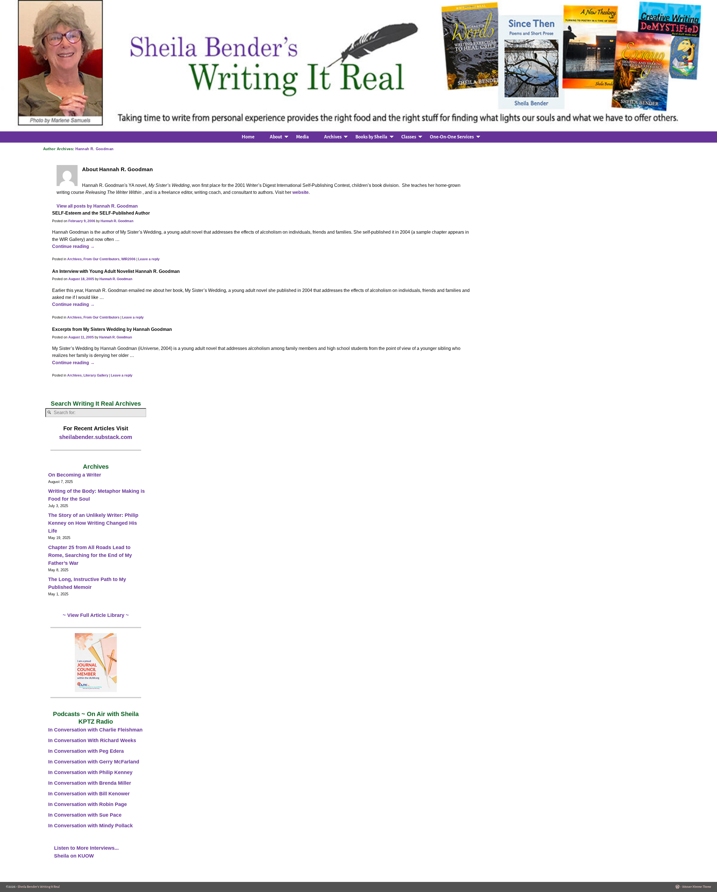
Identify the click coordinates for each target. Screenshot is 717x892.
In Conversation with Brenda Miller (89, 783)
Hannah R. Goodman (94, 149)
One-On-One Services (452, 137)
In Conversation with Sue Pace (85, 815)
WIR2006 (128, 259)
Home (248, 137)
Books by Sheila (371, 137)
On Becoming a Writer (74, 475)
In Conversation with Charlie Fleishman (95, 730)
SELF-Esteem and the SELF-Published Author (101, 212)
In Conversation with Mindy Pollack (90, 825)
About (276, 137)
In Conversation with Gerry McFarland (93, 762)
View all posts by (97, 205)
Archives (333, 137)
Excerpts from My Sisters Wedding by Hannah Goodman (112, 329)
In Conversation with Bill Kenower (89, 793)
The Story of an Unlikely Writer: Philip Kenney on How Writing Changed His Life (93, 523)
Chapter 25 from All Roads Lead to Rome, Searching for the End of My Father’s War (90, 555)
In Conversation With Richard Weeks (92, 740)
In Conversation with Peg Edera (86, 751)
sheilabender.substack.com (95, 437)
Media (302, 137)
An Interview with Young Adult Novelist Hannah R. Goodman (116, 271)
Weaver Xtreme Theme (696, 887)
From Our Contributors (101, 259)
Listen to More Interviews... (86, 848)
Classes (408, 137)
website (300, 192)
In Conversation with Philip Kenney (90, 772)
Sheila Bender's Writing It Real (39, 887)
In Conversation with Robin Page (87, 804)
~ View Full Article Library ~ (96, 615)
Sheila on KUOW (74, 856)
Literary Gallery (95, 375)
